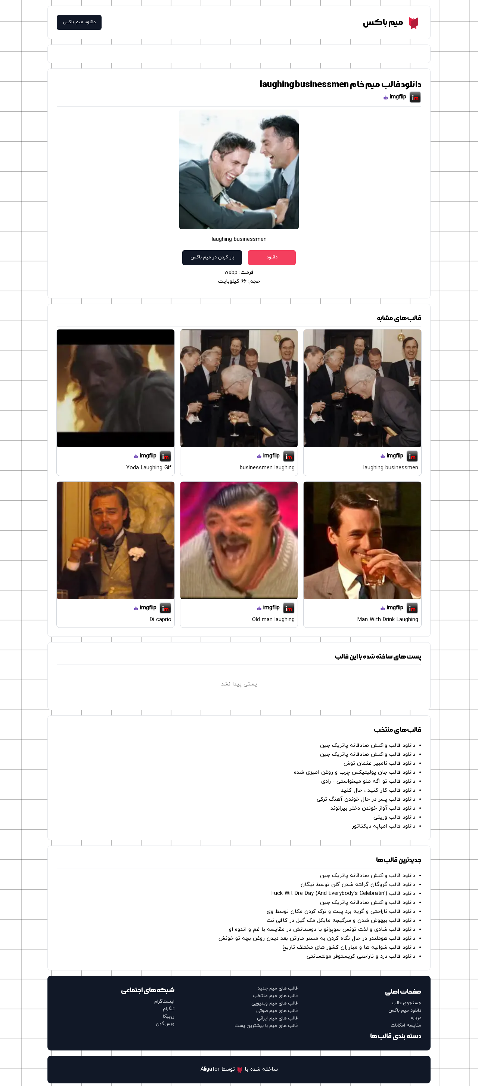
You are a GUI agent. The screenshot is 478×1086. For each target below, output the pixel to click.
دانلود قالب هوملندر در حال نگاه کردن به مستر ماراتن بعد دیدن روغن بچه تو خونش (316, 938)
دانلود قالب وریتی (394, 817)
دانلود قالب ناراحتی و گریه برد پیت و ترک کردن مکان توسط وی (341, 911)
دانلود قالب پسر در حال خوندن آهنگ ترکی (366, 799)
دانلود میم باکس (79, 22)
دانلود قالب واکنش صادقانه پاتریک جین (367, 745)
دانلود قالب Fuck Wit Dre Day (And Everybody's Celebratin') (343, 893)
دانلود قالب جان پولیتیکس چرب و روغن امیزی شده (354, 772)
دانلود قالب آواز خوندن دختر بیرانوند (372, 808)
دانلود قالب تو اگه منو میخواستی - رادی (368, 781)
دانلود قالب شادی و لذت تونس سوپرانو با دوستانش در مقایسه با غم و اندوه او (322, 929)
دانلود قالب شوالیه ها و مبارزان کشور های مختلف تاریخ (348, 947)
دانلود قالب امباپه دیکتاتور (383, 826)
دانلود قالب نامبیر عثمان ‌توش (379, 763)
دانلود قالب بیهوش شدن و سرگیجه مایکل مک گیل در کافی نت (341, 920)
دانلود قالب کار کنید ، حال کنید (378, 790)
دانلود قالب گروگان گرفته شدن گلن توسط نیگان (358, 884)
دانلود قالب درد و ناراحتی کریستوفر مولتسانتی (361, 956)
